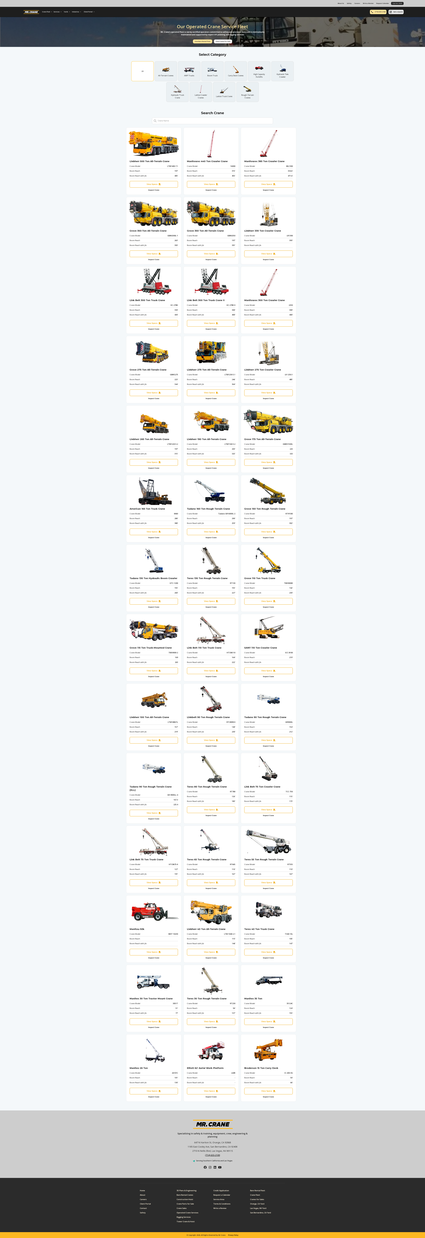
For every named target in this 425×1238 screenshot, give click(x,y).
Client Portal (145, 1204)
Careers (357, 3)
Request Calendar (382, 3)
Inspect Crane (153, 190)
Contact (143, 1208)
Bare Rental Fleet (257, 1190)
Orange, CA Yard (257, 1204)
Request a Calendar (221, 1195)
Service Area (218, 1199)
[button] (47, 12)
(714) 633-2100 (212, 1155)
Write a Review (368, 3)
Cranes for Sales (257, 1199)
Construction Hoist (185, 1199)
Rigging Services (184, 1217)
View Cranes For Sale (223, 41)
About (142, 1195)
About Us (341, 3)
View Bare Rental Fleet (202, 41)
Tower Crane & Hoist (186, 1221)
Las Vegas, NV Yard (258, 1208)
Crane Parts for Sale (185, 1204)
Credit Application (221, 1190)
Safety (349, 3)
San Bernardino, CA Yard (260, 1212)
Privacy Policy (233, 1235)
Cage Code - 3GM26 (397, 3)
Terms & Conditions (221, 1204)
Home (142, 1190)
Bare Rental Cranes (185, 1195)
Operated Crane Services (187, 1212)
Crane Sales (182, 1208)
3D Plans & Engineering (186, 1190)
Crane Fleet (255, 1195)
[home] (31, 12)
